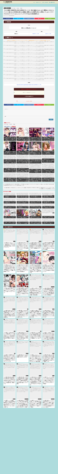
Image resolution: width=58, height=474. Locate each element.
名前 (5, 116)
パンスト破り (13, 8)
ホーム (34, 2)
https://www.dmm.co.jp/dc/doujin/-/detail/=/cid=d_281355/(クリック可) (29, 84)
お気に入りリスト (38, 2)
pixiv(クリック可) (48, 33)
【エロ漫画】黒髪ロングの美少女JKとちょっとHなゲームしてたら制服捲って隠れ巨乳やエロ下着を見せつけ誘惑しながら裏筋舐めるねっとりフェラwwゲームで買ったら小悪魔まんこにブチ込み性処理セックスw (29, 188)
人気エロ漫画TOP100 (52, 2)
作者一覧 (46, 2)
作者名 (5, 126)
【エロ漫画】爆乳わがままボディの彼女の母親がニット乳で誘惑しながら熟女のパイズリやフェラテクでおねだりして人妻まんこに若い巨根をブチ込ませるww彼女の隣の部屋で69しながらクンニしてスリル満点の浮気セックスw (29, 185)
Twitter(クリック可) (35, 33)
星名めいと (9, 126)
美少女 (18, 8)
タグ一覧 (43, 2)
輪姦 (21, 8)
